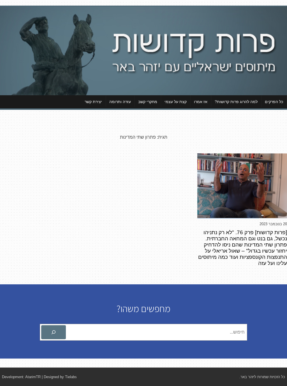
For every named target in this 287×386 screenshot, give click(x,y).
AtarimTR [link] (33, 377)
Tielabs (71, 377)
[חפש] (53, 332)
